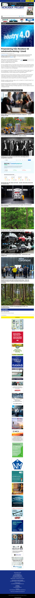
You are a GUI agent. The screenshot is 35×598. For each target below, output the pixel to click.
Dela (21, 60)
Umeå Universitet (4, 54)
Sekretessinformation (17, 597)
